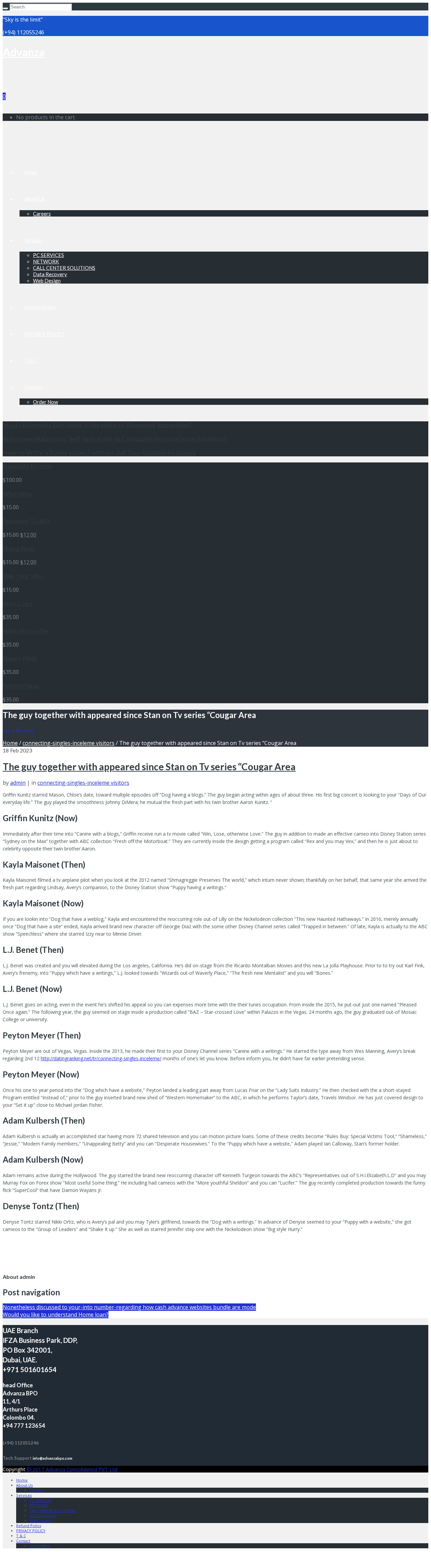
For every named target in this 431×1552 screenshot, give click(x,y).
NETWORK (46, 261)
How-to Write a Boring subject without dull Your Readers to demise (99, 452)
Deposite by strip (27, 466)
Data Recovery (50, 274)
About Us (34, 199)
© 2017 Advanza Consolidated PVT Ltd (72, 1469)
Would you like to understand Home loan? (55, 1314)
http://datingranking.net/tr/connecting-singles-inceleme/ (101, 1058)
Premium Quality (27, 521)
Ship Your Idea (23, 576)
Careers (42, 214)
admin (18, 782)
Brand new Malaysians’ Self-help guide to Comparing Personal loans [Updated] (115, 439)
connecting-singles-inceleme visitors (68, 743)
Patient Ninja (21, 685)
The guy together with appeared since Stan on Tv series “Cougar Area (149, 766)
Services (33, 240)
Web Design (47, 281)
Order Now (45, 402)
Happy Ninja (20, 658)
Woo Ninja (17, 493)
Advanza (24, 52)
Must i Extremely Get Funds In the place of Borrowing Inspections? (98, 425)
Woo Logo (18, 603)
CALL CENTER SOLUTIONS (64, 268)
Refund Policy (40, 307)
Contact (33, 387)
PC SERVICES (48, 255)
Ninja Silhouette (25, 631)
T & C (30, 360)
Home (30, 172)
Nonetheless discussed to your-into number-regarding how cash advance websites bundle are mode (129, 1307)
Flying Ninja (19, 548)
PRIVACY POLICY (44, 334)
